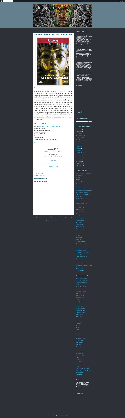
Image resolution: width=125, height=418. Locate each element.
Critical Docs (78, 254)
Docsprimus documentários (81, 278)
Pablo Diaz (78, 344)
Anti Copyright (79, 222)
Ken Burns (78, 150)
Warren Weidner (56, 126)
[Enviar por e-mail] (37, 173)
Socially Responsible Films (81, 256)
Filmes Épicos (79, 216)
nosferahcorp (78, 363)
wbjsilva (77, 357)
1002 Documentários (80, 310)
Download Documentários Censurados (84, 190)
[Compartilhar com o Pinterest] (42, 173)
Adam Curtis (78, 129)
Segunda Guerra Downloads (82, 192)
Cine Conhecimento (80, 198)
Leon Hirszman (79, 152)
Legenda (53, 160)
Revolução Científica (80, 306)
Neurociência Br (79, 301)
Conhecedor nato (79, 353)
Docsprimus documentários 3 (82, 282)
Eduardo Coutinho (79, 135)
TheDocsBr (78, 323)
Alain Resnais (79, 131)
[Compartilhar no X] (40, 173)
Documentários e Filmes (81, 349)
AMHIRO (78, 235)
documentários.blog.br (80, 175)
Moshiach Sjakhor (80, 297)
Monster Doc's (79, 239)
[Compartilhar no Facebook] (41, 173)
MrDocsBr (78, 325)
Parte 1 (46, 151)
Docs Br (77, 245)
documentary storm (80, 258)
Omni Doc (78, 213)
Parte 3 (59, 151)
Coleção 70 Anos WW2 (81, 286)
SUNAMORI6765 (79, 372)
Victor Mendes (79, 319)
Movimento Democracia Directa (82, 186)
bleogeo (77, 329)
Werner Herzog (79, 165)
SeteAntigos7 (79, 333)
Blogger (70, 415)
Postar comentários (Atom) (55, 220)
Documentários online (80, 351)
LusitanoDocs (79, 331)
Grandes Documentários (81, 263)
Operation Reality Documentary (82, 252)
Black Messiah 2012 (80, 295)
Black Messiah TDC (80, 293)
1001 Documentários (80, 308)
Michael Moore (79, 154)
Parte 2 (53, 151)
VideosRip (78, 179)
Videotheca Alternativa (80, 220)
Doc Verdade (78, 188)
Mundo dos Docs (79, 237)
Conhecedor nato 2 (80, 355)
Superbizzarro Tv (79, 374)
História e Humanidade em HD (82, 368)
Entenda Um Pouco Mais (81, 201)
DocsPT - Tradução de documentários (84, 173)
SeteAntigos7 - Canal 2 (81, 336)
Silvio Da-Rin (78, 159)
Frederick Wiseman (80, 139)
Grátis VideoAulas (80, 270)
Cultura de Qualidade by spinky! (82, 194)
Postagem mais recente (39, 217)
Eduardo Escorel (79, 137)
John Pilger (78, 148)
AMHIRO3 (78, 327)
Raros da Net (79, 230)
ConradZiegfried (79, 340)
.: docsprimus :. (48, 7)
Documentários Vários (80, 207)
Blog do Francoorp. (80, 226)
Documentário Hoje (80, 224)
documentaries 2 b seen (81, 250)
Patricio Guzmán (79, 157)
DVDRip (40, 175)
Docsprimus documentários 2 (82, 280)
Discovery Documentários (81, 228)
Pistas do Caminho (80, 209)
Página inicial (53, 217)
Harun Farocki (79, 144)
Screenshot (37, 143)
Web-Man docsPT (80, 314)
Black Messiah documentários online (83, 183)
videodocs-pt (78, 205)
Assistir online (53, 167)
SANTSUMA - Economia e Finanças (83, 370)
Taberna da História (80, 181)
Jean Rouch (78, 146)
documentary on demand (81, 291)
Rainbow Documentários (81, 211)
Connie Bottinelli (44, 126)
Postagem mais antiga (67, 217)
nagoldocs (78, 289)
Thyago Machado (79, 366)
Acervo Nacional (79, 218)
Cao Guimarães (79, 133)
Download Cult (79, 196)
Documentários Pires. (80, 346)
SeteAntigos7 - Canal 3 (81, 338)
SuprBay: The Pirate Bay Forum (82, 248)
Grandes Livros (79, 284)
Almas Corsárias (79, 261)
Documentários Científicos (81, 243)
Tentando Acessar (80, 233)
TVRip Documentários (80, 241)
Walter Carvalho (79, 163)
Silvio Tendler (79, 161)
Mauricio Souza (79, 359)
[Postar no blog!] (38, 173)
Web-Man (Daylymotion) (81, 316)
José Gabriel (78, 299)
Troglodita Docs (79, 361)
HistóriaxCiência (79, 342)
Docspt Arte (78, 304)
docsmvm (78, 177)
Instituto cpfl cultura (80, 321)
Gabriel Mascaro (79, 141)
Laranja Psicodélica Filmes (81, 203)
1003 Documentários (80, 312)
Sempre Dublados (79, 268)
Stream (44, 175)
